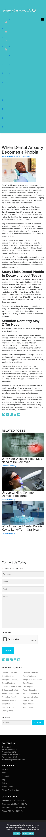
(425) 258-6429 (2, 73)
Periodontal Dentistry (31, 693)
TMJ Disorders (28, 707)
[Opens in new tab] (6, 19)
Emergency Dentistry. (10, 680)
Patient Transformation (10, 693)
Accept (16, 833)
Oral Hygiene (28, 686)
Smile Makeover (8, 704)
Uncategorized (7, 711)
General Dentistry (8, 156)
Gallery (4, 783)
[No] (43, 829)
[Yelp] (6, 46)
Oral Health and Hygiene (11, 686)
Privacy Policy (7, 787)
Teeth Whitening (29, 704)
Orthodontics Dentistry (10, 690)
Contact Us (6, 776)
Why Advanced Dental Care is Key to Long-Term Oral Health (22, 527)
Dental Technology (30, 676)
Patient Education (30, 690)
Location (9, 46)
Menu (42, 19)
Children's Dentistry (9, 673)
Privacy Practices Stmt (10, 790)
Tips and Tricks (8, 707)
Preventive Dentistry (9, 697)
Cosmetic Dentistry (30, 673)
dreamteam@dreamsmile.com (13, 760)
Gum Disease (28, 683)
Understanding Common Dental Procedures (19, 494)
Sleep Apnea (28, 700)
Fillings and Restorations (32, 680)
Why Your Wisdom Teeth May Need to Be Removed (22, 460)
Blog (3, 780)
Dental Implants (8, 676)
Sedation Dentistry (23, 156)
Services (5, 769)
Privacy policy (28, 833)
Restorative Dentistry (31, 697)
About (4, 773)
